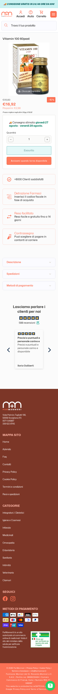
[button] (41, 14)
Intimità (7, 565)
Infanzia (7, 527)
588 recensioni (27, 322)
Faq (5, 456)
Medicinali (8, 535)
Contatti (7, 464)
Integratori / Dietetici (13, 512)
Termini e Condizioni (20, 671)
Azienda (7, 449)
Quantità (11, 132)
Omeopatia (8, 542)
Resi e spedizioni (11, 494)
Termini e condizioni (13, 486)
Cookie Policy (10, 479)
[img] (29, 318)
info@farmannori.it (38, 671)
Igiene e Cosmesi (11, 520)
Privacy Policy (10, 471)
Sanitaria (7, 557)
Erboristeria (9, 550)
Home (6, 441)
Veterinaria (8, 572)
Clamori (7, 580)
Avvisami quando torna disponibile (29, 161)
